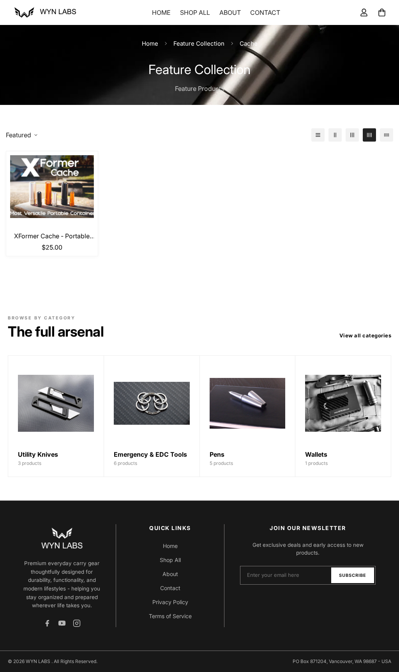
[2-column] (335, 135)
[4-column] (369, 135)
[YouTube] (62, 623)
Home (161, 12)
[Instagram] (77, 623)
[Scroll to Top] (384, 629)
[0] (382, 12)
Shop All (195, 12)
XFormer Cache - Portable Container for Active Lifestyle (52, 236)
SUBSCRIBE (352, 575)
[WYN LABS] (45, 12)
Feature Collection (198, 43)
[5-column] (386, 135)
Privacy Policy (170, 602)
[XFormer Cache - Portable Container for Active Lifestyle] (52, 186)
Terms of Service (170, 616)
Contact (265, 12)
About (230, 12)
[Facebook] (47, 623)
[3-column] (352, 135)
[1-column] (318, 135)
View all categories (365, 335)
